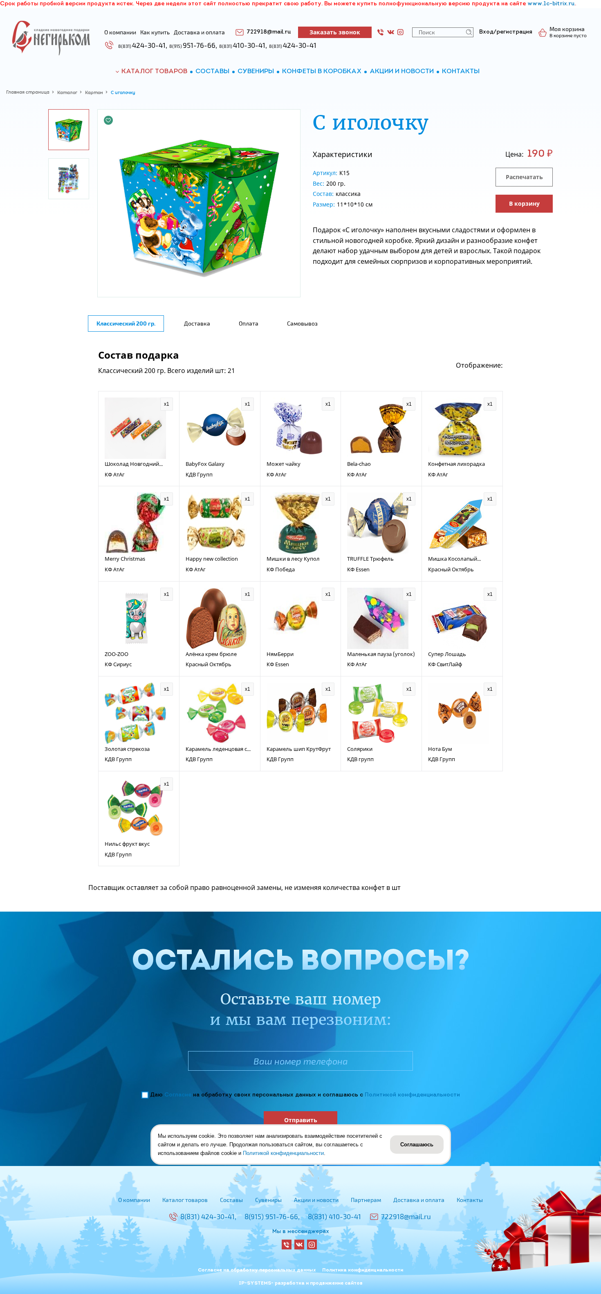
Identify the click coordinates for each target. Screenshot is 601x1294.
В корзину (524, 203)
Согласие (177, 1095)
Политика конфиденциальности (362, 1270)
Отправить (300, 1120)
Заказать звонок (334, 32)
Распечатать (524, 177)
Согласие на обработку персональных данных (257, 1270)
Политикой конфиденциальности (412, 1095)
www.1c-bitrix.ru (551, 4)
